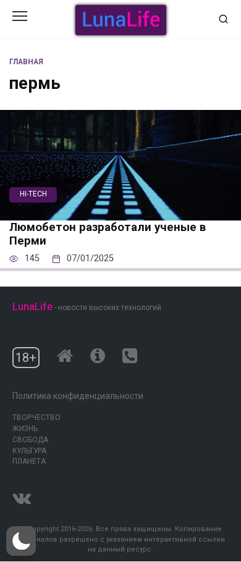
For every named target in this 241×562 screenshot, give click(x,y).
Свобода (30, 439)
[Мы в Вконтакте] (21, 495)
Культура (29, 451)
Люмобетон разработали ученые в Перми (107, 234)
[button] (21, 541)
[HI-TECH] (120, 212)
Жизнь (25, 428)
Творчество (36, 417)
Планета (29, 461)
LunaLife (32, 306)
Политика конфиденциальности (77, 396)
